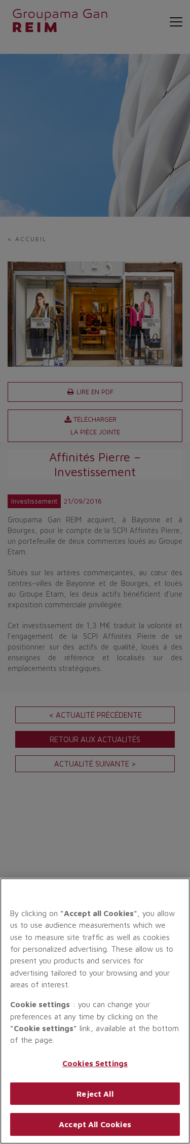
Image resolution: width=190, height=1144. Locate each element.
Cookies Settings (95, 1063)
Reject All (95, 1093)
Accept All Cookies (95, 1124)
